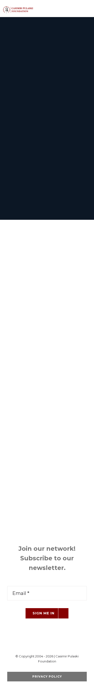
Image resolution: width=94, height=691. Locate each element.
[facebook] (31, 644)
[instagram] (54, 644)
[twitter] (39, 644)
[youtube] (47, 644)
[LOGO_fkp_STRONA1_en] (25, 8)
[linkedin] (62, 644)
